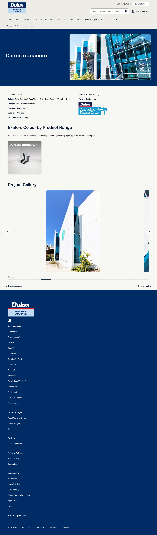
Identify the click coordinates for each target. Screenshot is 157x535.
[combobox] (109, 11)
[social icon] (9, 320)
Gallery (11, 438)
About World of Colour (17, 418)
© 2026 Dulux (13, 527)
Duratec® (12, 364)
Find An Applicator (17, 515)
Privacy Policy (40, 527)
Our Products (14, 326)
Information (14, 473)
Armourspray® (14, 337)
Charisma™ (12, 342)
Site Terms (53, 527)
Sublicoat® (12, 392)
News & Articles (16, 453)
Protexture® (13, 386)
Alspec (95, 99)
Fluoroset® (12, 375)
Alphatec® (12, 331)
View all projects (15, 444)
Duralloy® (12, 353)
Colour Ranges (15, 412)
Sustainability (13, 458)
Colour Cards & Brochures (19, 495)
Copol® (11, 348)
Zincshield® (13, 403)
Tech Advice (13, 464)
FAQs (10, 506)
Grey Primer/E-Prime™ (17, 381)
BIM (9, 429)
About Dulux (26, 527)
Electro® (11, 370)
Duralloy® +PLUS (15, 359)
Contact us (65, 527)
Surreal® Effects (15, 398)
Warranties (12, 478)
